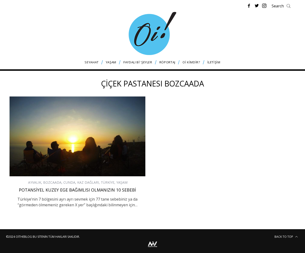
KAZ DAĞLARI (88, 182)
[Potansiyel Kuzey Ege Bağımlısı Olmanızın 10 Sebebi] (77, 136)
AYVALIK (34, 182)
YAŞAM (121, 182)
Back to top (284, 237)
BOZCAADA (52, 182)
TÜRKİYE (107, 182)
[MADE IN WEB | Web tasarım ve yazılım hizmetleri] (152, 248)
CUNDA (69, 182)
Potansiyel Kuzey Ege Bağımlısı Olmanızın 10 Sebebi (77, 190)
